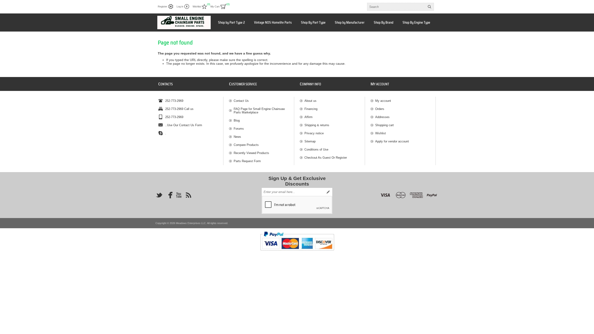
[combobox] (396, 6)
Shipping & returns (316, 125)
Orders (379, 109)
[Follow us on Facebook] (169, 195)
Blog (237, 120)
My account (383, 101)
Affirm (308, 117)
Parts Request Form (247, 161)
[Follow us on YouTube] (178, 195)
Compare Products (246, 145)
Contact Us (241, 101)
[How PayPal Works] (297, 252)
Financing (310, 109)
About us (310, 101)
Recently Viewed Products (251, 153)
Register (162, 6)
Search (429, 6)
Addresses (382, 117)
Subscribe (328, 192)
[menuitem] (261, 101)
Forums (239, 128)
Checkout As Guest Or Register (325, 157)
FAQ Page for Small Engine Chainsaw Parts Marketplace (259, 110)
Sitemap (310, 141)
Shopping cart (384, 125)
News (237, 136)
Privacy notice (314, 133)
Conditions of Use (316, 149)
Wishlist (380, 133)
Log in (180, 6)
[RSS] (188, 195)
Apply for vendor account (392, 141)
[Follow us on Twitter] (159, 195)
